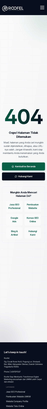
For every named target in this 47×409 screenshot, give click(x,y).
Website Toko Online (15, 406)
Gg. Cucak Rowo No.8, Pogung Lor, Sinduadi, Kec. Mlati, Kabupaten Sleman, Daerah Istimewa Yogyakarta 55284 (23, 364)
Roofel (6, 358)
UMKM (28, 379)
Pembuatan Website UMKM (18, 396)
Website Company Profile (17, 401)
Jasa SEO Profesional (15, 392)
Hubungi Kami (25, 176)
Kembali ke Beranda (25, 166)
